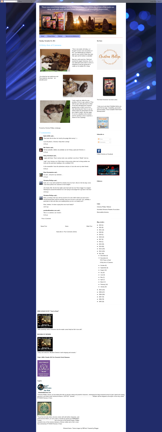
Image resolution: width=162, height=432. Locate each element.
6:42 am (46, 215)
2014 (100, 246)
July (101, 272)
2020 (100, 232)
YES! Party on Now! (105, 260)
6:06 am (46, 169)
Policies (60, 36)
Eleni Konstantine (49, 172)
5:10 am (46, 152)
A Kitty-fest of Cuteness (106, 262)
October (102, 265)
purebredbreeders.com (50, 210)
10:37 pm (46, 207)
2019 (100, 234)
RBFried (84, 428)
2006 (100, 299)
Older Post (89, 226)
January (102, 286)
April (101, 279)
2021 (100, 230)
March (102, 282)
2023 (100, 225)
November (103, 258)
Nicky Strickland (48, 155)
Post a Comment (46, 218)
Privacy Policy (51, 36)
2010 (100, 289)
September (103, 267)
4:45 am (46, 144)
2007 (100, 297)
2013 (100, 248)
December (103, 255)
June (101, 275)
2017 (100, 239)
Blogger (96, 428)
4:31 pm (46, 177)
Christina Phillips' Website (104, 207)
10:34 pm (46, 192)
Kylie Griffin (47, 136)
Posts (101, 139)
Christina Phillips (49, 180)
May (101, 277)
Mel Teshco (47, 147)
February (103, 284)
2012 (100, 251)
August (102, 270)
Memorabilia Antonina (103, 212)
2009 (100, 292)
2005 (100, 301)
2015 (100, 244)
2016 (100, 241)
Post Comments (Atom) (70, 231)
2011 (100, 253)
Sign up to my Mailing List (72, 36)
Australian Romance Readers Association (108, 209)
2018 (100, 237)
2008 (100, 294)
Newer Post (44, 226)
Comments (102, 142)
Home (42, 36)
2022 (100, 227)
